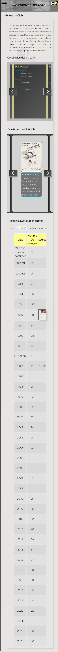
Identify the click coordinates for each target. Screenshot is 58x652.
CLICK (42, 366)
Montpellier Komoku (29, 5)
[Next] (47, 91)
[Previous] (13, 91)
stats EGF (21, 227)
